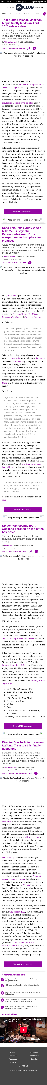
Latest (3, 14)
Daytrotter (35, 1)
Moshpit (43, 1)
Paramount (16, 263)
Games (36, 14)
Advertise (13, 1055)
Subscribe (10, 7)
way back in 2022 (17, 912)
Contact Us (23, 1065)
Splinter (26, 1)
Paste (2, 1)
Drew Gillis (8, 545)
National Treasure (19, 773)
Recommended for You (13, 975)
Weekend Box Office (19, 551)
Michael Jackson (18, 48)
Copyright (34, 1059)
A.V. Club (10, 1)
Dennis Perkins (9, 256)
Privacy (13, 1062)
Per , (8, 857)
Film (18, 14)
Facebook (13, 1059)
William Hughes (10, 42)
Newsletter (39, 7)
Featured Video (9, 1014)
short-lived (6, 821)
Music (26, 14)
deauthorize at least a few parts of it (17, 103)
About (12, 1052)
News (9, 48)
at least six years (32, 837)
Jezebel (19, 1)
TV (11, 14)
